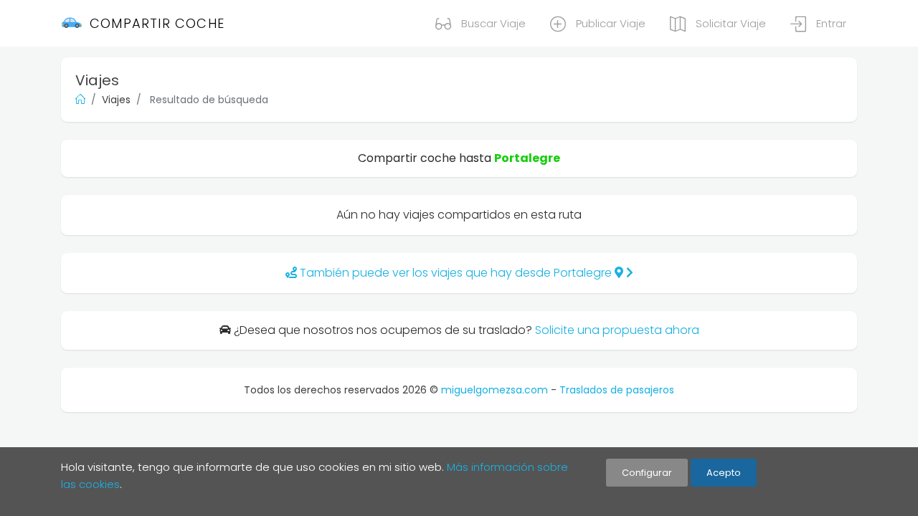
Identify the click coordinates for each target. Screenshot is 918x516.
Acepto (723, 473)
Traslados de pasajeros (616, 390)
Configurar (647, 473)
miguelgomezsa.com (494, 390)
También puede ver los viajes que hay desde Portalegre (456, 272)
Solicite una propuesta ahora (617, 330)
